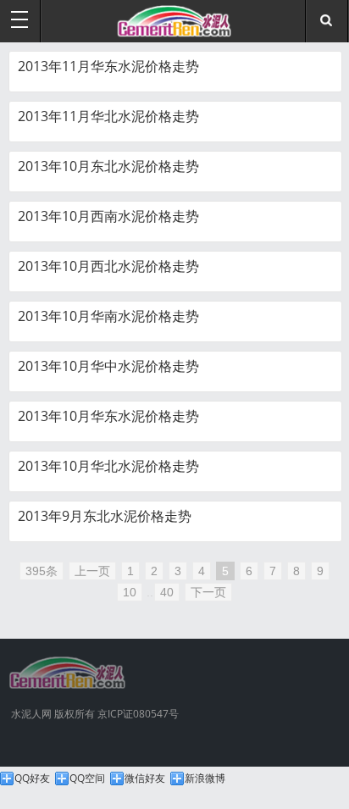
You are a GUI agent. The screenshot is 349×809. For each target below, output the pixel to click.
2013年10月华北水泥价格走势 (108, 466)
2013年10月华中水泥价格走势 (108, 366)
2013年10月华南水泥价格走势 (108, 316)
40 (167, 592)
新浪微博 (205, 778)
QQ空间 (87, 778)
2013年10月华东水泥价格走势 (108, 416)
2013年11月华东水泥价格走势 (108, 66)
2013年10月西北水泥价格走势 (108, 266)
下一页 (208, 592)
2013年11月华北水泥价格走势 (108, 116)
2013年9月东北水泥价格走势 (104, 516)
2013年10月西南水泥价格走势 (108, 216)
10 (129, 592)
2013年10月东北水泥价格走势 (108, 166)
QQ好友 (32, 778)
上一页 (92, 571)
